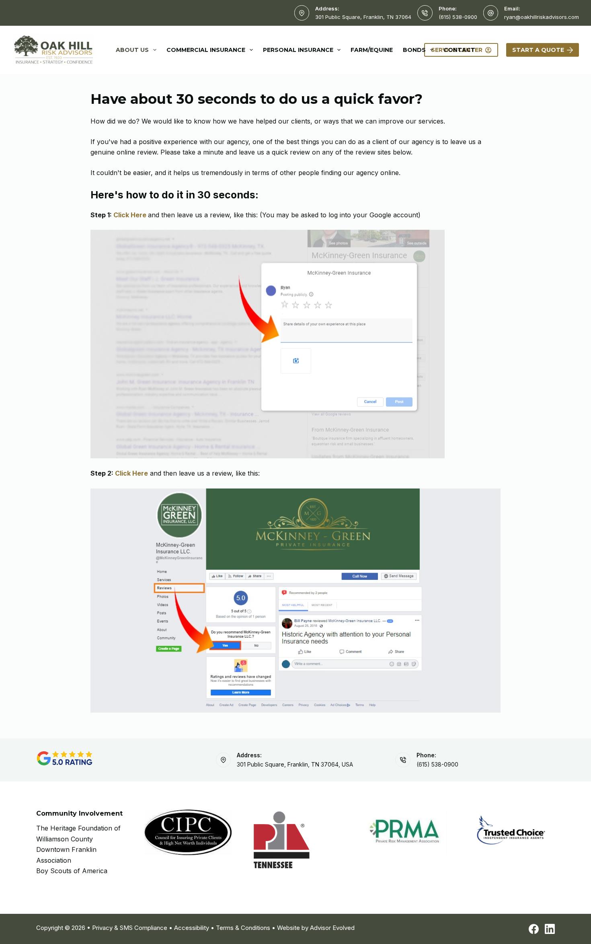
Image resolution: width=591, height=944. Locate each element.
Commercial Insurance (205, 50)
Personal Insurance (298, 50)
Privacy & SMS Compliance (129, 928)
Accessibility (191, 928)
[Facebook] (534, 929)
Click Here (129, 215)
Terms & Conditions (243, 928)
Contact (459, 50)
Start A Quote (538, 50)
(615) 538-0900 (458, 17)
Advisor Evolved (332, 928)
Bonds (414, 50)
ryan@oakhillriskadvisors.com (541, 17)
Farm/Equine (372, 50)
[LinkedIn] (550, 929)
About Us (132, 50)
